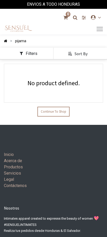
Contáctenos (15, 185)
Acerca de (13, 160)
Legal (9, 179)
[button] (78, 54)
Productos (13, 166)
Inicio (9, 154)
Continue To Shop (53, 111)
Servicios (12, 173)
